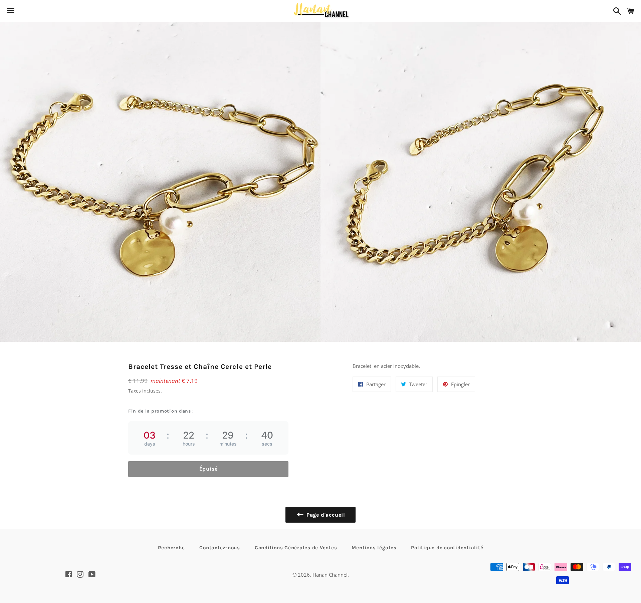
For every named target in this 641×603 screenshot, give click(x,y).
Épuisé (208, 469)
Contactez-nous (219, 548)
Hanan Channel (330, 574)
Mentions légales (374, 548)
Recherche (171, 548)
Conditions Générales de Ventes (296, 548)
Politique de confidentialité (447, 548)
